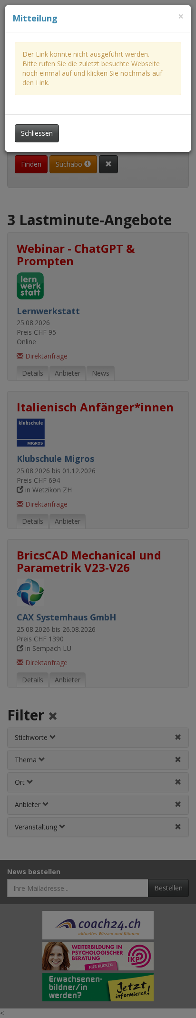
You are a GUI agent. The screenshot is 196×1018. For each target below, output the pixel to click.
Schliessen (37, 133)
